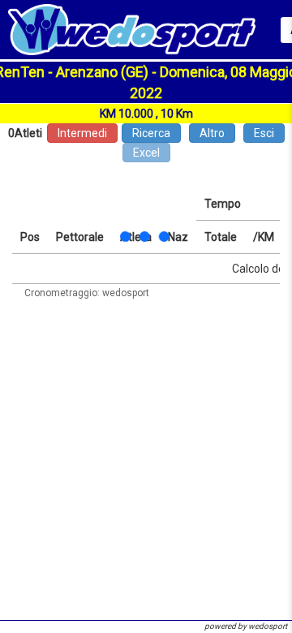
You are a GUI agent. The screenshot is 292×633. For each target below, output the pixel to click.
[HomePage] (132, 28)
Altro (212, 133)
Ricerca (151, 133)
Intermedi (82, 133)
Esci (264, 133)
